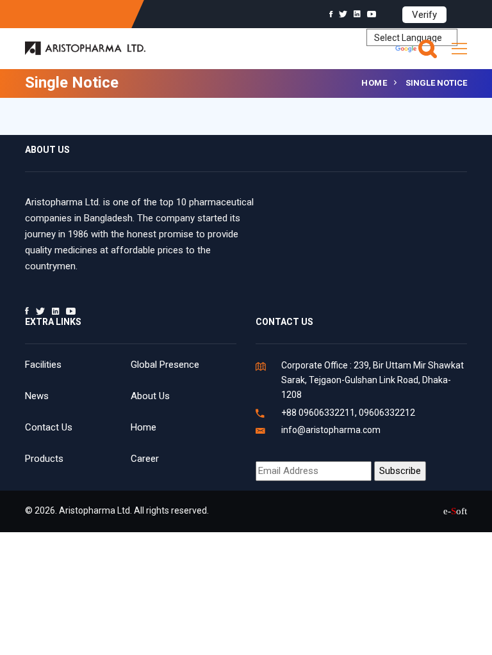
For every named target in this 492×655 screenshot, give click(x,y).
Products (44, 458)
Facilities (43, 364)
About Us (150, 396)
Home (374, 83)
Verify (424, 15)
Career (145, 458)
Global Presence (165, 364)
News (37, 396)
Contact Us (48, 427)
